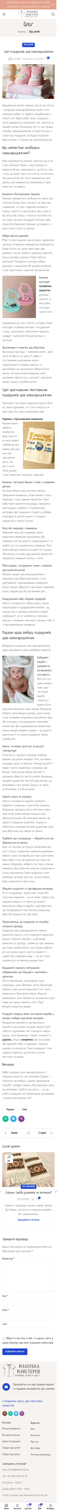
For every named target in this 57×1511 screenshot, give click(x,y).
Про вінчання (28, 1187)
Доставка (35, 1448)
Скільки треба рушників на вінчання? (28, 1193)
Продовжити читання (28, 1220)
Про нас (35, 1442)
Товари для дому (11, 1454)
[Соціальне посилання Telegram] (13, 1119)
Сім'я (24, 1109)
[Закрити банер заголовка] (53, 4)
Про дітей (34, 31)
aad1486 (17, 59)
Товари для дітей (11, 1448)
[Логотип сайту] (28, 14)
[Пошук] (53, 14)
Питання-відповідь (40, 1454)
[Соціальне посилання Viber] (21, 1119)
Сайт (4, 1324)
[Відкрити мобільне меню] (4, 14)
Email (5, 1310)
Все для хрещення (11, 1428)
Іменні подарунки (11, 1441)
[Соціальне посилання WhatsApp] (5, 1119)
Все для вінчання (11, 1435)
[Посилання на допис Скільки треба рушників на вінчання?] (28, 1169)
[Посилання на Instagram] (4, 1413)
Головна (21, 31)
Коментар (8, 1258)
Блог (33, 1429)
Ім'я (5, 1296)
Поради (10, 1109)
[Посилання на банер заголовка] (28, 4)
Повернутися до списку (28, 1133)
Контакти (35, 1435)
